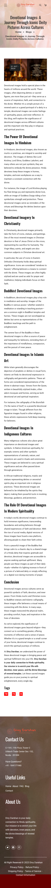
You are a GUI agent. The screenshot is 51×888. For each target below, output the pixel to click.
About (15, 786)
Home (18, 32)
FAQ (22, 786)
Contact (9, 790)
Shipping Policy (15, 871)
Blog (27, 786)
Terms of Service (33, 871)
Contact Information (25, 875)
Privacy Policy (17, 867)
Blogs (29, 32)
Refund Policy (32, 867)
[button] (5, 5)
